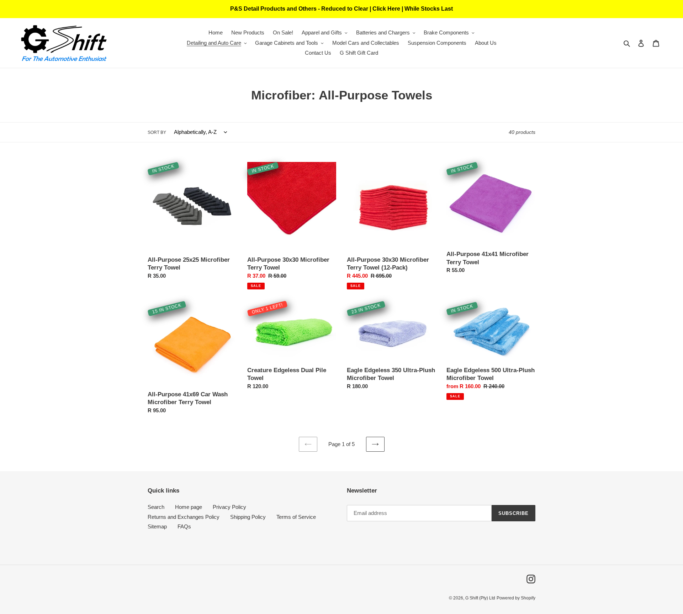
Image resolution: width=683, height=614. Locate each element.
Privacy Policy (229, 507)
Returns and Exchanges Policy (183, 517)
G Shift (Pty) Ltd (480, 598)
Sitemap (157, 526)
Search (156, 507)
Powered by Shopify (516, 598)
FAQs (184, 526)
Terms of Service (296, 517)
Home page (188, 507)
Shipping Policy (248, 517)
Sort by (157, 132)
